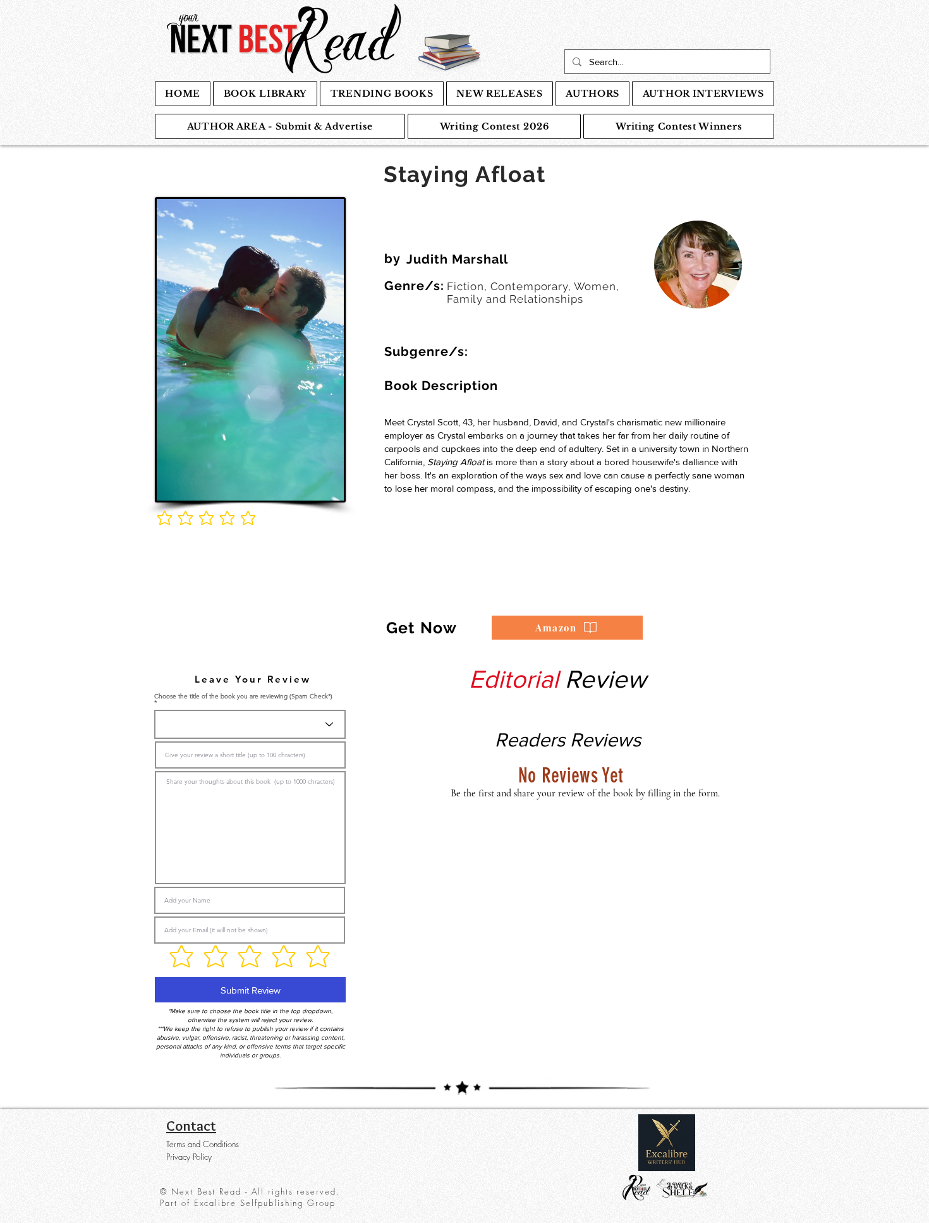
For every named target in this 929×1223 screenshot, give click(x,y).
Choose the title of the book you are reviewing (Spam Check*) (243, 696)
